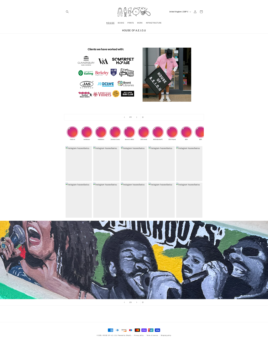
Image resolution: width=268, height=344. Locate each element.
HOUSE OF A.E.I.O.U (110, 335)
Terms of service (152, 335)
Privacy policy (139, 335)
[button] (67, 12)
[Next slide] (137, 117)
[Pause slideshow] (144, 117)
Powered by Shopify (124, 335)
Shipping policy (166, 335)
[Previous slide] (124, 117)
